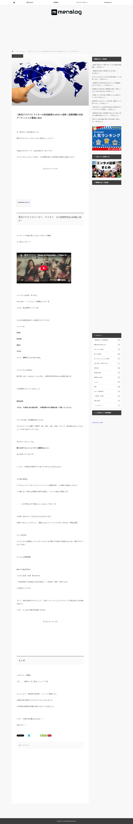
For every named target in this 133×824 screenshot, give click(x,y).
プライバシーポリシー (82, 2)
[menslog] (66, 14)
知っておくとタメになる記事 (107, 358)
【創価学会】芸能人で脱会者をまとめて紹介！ (104, 71)
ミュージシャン (17, 56)
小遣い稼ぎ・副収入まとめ (106, 363)
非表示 (27, 202)
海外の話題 (107, 400)
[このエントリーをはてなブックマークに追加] (29, 736)
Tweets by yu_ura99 (97, 422)
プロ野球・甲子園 (107, 396)
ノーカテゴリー (106, 405)
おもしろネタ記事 (107, 349)
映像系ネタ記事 (107, 377)
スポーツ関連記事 (107, 391)
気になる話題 (107, 354)
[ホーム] (14, 2)
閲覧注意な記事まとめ (107, 344)
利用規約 (56, 2)
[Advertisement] (66, 30)
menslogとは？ (108, 2)
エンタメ (107, 382)
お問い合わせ (29, 2)
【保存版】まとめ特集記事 (107, 340)
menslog (65, 821)
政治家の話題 (107, 372)
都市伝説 (107, 368)
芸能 (107, 386)
